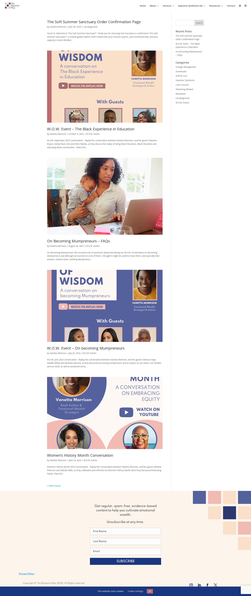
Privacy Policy (26, 574)
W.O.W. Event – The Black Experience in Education (90, 128)
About (153, 6)
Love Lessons (182, 84)
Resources (214, 6)
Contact (231, 6)
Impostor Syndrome (185, 80)
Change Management (186, 67)
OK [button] (150, 591)
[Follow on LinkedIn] (199, 585)
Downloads (181, 71)
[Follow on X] (215, 585)
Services (167, 6)
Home (143, 6)
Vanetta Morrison (58, 26)
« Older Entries (54, 485)
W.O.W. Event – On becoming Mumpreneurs (85, 348)
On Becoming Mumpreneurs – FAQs (78, 241)
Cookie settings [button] (135, 591)
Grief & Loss (181, 75)
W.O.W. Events (93, 134)
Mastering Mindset (184, 89)
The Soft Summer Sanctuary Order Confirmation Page (94, 21)
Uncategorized (90, 26)
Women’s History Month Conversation (80, 455)
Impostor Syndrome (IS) (190, 6)
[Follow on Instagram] (191, 585)
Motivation (181, 93)
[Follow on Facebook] (207, 585)
